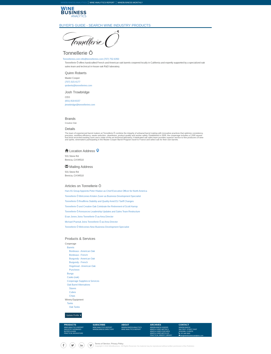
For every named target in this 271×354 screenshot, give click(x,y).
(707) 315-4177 (72, 82)
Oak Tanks (74, 307)
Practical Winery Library (161, 335)
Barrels (70, 247)
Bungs (70, 273)
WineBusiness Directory (103, 329)
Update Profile (72, 315)
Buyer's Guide (70, 331)
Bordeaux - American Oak (82, 251)
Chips (72, 296)
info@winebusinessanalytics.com (192, 335)
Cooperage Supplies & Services (83, 281)
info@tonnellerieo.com (92, 59)
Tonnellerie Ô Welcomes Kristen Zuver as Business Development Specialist (103, 196)
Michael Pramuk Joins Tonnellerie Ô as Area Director (91, 222)
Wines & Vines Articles (159, 333)
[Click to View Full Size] (91, 38)
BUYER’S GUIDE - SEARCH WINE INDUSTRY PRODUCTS (105, 25)
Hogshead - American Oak (82, 266)
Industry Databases (72, 329)
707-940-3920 (185, 333)
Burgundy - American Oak (82, 258)
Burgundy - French (78, 262)
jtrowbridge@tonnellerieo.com (80, 104)
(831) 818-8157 (72, 101)
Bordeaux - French (78, 255)
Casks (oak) (73, 277)
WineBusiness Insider (159, 327)
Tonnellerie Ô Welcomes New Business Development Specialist (97, 227)
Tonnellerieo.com (71, 59)
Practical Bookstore (73, 333)
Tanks (70, 303)
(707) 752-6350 (111, 59)
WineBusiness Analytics (74, 2)
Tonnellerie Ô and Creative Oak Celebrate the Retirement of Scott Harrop (101, 206)
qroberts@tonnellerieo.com (78, 85)
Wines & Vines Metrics (159, 329)
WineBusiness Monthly (130, 2)
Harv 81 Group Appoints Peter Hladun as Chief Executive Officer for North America (106, 191)
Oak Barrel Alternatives (78, 285)
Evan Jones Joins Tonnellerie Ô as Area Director (89, 216)
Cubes (72, 292)
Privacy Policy (117, 343)
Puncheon (74, 270)
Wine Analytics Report (102, 2)
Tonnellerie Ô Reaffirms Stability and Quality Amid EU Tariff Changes (99, 201)
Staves (72, 288)
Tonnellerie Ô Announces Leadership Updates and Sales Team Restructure (102, 211)
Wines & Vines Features (160, 331)
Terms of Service (102, 343)
